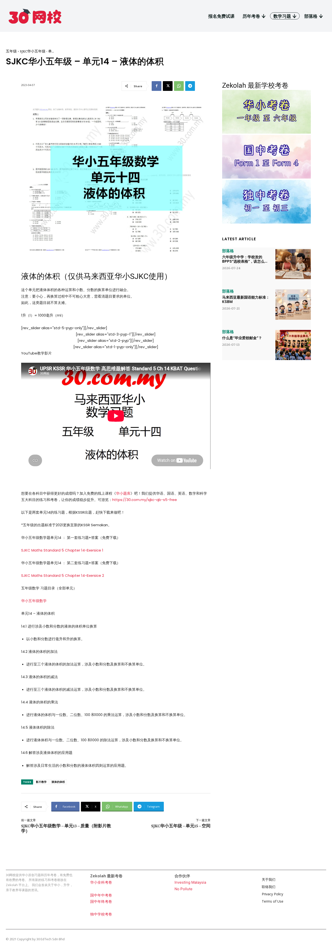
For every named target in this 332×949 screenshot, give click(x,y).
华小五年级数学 (34, 600)
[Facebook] (156, 86)
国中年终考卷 (101, 901)
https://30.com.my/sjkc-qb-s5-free (144, 499)
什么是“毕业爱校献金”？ (242, 337)
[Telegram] (190, 86)
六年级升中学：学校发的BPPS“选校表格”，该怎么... (244, 259)
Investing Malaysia (190, 882)
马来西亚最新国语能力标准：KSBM (246, 299)
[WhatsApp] (179, 86)
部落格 (228, 251)
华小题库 (123, 493)
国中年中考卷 (101, 895)
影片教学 (41, 782)
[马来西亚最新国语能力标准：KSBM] (293, 304)
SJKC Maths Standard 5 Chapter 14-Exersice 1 (62, 550)
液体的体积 (58, 782)
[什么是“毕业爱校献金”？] (293, 345)
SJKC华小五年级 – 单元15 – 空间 (180, 825)
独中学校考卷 (101, 914)
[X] (168, 86)
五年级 (11, 51)
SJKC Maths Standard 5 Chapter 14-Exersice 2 (62, 575)
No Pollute (183, 889)
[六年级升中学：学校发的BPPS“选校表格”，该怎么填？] (293, 264)
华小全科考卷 (101, 882)
